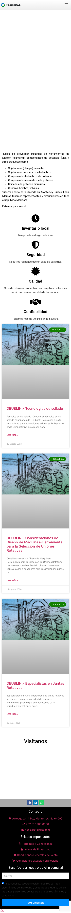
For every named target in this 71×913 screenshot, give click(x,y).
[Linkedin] (35, 802)
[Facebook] (29, 802)
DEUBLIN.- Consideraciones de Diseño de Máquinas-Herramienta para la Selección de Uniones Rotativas (34, 544)
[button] (66, 5)
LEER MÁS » (12, 435)
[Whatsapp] (41, 802)
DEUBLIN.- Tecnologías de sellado (35, 408)
